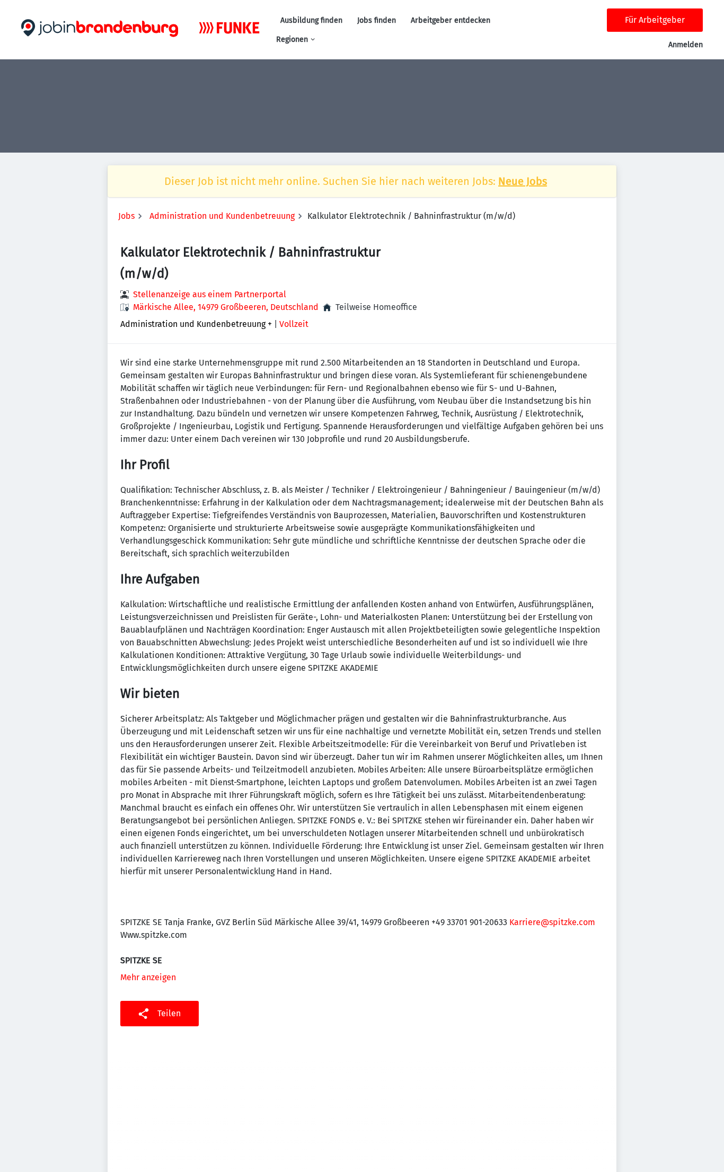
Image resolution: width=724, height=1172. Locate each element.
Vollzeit (293, 324)
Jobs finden (376, 20)
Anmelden (685, 44)
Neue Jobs (522, 181)
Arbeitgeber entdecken (450, 20)
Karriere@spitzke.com (552, 922)
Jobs (126, 216)
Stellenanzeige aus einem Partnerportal (209, 294)
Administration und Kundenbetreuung (222, 216)
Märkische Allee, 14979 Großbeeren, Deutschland (226, 307)
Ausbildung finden (311, 20)
